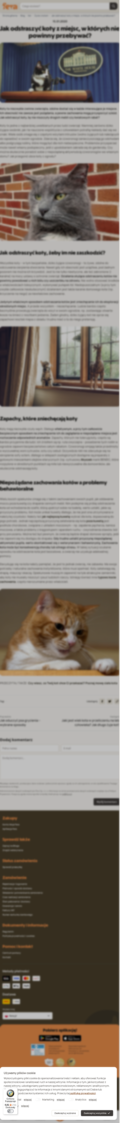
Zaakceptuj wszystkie (95, 1113)
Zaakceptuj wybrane (65, 1113)
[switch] (10, 1111)
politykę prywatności (83, 1093)
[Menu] (5, 1090)
